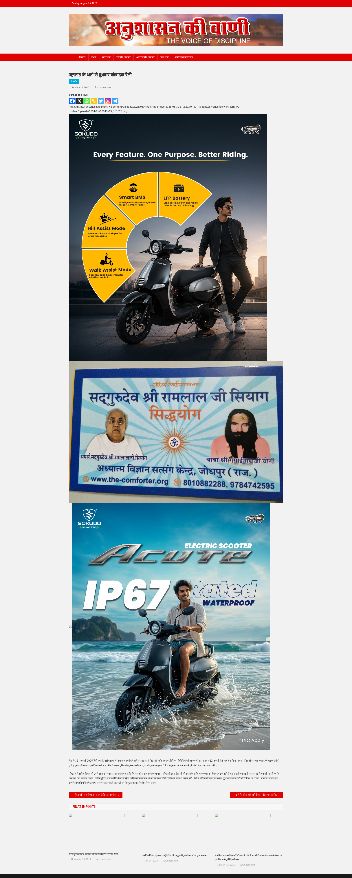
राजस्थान (106, 57)
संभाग (93, 57)
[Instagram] (108, 101)
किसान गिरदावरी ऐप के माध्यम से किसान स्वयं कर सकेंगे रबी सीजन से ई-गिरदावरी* (98, 794)
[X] (79, 101)
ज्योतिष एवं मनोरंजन (184, 57)
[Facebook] (72, 101)
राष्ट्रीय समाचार (123, 57)
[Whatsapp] (86, 101)
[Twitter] (101, 101)
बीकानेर (82, 57)
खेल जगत (164, 57)
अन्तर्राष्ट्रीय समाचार (145, 57)
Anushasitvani (103, 87)
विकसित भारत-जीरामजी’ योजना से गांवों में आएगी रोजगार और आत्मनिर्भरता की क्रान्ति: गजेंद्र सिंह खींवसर (248, 857)
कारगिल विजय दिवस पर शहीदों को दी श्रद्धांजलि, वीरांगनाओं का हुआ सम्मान (174, 855)
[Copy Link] (94, 101)
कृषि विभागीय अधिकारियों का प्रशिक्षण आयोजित (256, 794)
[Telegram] (115, 101)
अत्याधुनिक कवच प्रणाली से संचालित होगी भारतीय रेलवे (93, 854)
